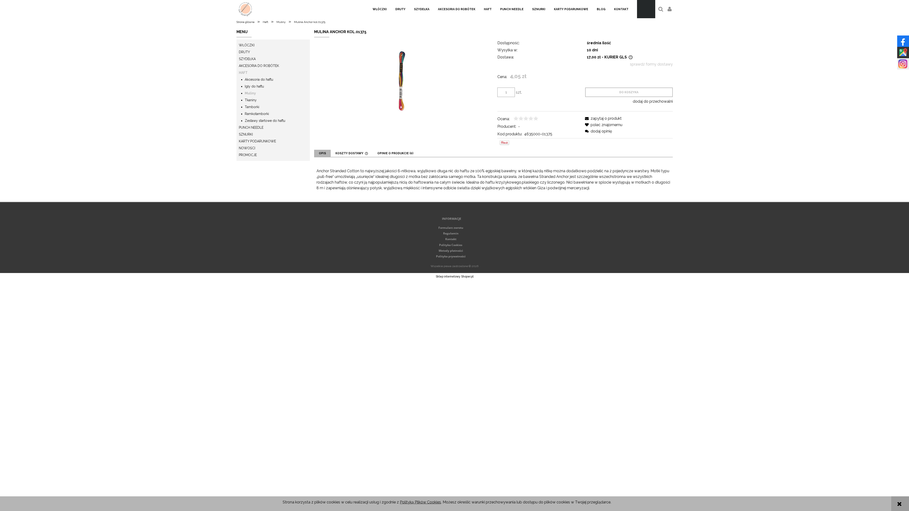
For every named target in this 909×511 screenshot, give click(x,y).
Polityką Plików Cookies (420, 502)
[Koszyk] (646, 9)
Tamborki (252, 107)
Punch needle (251, 127)
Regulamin (451, 233)
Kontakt (450, 239)
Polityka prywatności (451, 256)
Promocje (248, 155)
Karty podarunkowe (257, 141)
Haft (243, 73)
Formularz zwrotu (450, 228)
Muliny (250, 93)
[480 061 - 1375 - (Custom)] (402, 81)
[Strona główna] (245, 9)
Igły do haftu (254, 86)
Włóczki (246, 45)
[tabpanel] (493, 179)
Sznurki (246, 134)
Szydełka (247, 59)
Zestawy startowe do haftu (265, 121)
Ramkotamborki (257, 114)
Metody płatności (451, 251)
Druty (244, 52)
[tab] (322, 153)
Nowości (247, 148)
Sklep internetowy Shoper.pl (454, 276)
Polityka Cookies (450, 245)
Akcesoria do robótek (259, 66)
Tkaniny (251, 100)
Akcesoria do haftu (259, 79)
